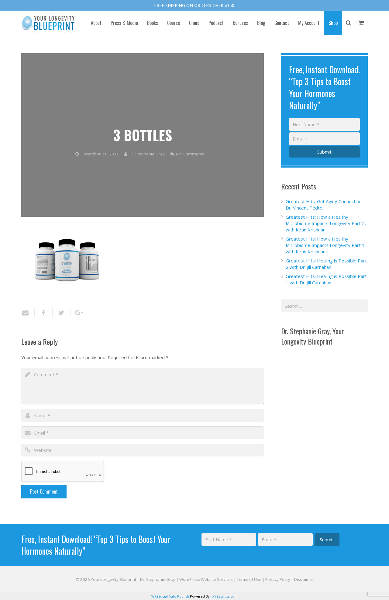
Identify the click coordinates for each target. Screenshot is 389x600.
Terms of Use (249, 579)
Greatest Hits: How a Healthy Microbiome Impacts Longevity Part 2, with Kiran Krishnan (326, 223)
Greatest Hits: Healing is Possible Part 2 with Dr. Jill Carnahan (326, 264)
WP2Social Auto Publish (170, 596)
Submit (324, 152)
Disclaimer (303, 579)
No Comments (190, 154)
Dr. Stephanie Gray (147, 154)
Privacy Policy (277, 579)
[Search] (348, 22)
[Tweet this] (62, 312)
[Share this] (44, 312)
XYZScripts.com (225, 596)
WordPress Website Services (206, 579)
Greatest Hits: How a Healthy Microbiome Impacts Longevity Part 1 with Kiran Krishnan (325, 245)
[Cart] (361, 23)
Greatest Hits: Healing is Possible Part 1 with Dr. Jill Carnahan (326, 279)
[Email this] (28, 312)
